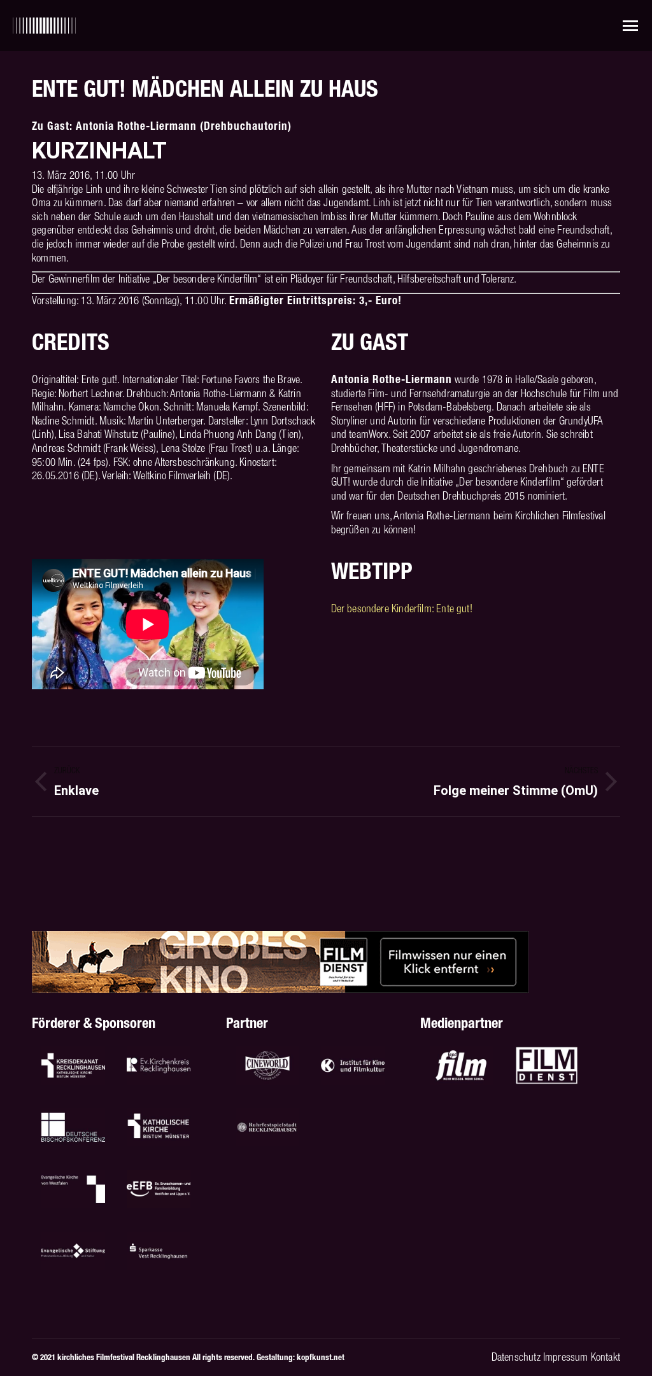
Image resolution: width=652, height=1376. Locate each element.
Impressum (565, 1357)
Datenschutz (516, 1357)
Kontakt (605, 1357)
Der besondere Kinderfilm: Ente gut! (401, 608)
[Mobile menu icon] (630, 25)
